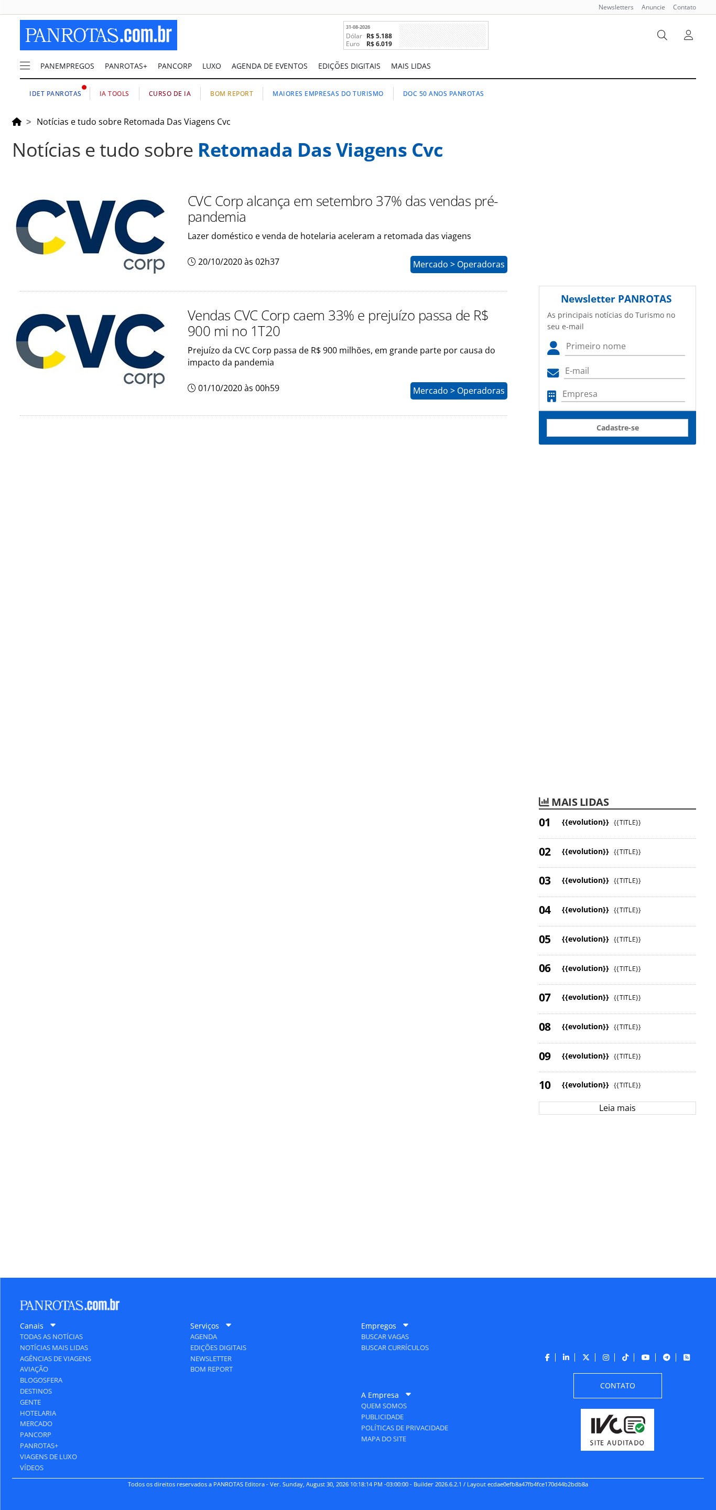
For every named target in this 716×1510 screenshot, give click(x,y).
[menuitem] (612, 7)
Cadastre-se (617, 428)
